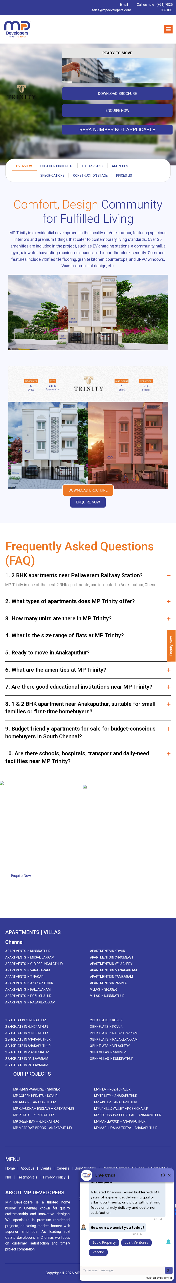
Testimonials (27, 1177)
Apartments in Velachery (111, 964)
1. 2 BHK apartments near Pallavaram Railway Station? (74, 575)
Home (10, 1168)
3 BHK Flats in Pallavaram (26, 1065)
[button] (168, 29)
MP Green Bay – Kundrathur (36, 1121)
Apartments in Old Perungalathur (34, 964)
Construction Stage (90, 175)
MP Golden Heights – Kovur (35, 1096)
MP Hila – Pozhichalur (112, 1089)
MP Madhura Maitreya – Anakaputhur (126, 1128)
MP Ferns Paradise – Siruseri (36, 1089)
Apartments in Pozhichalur (28, 996)
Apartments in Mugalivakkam (29, 957)
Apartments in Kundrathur (27, 951)
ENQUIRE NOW (117, 110)
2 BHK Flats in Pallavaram (26, 1058)
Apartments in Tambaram (111, 976)
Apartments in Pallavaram (28, 989)
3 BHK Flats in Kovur (106, 1026)
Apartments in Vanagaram (27, 970)
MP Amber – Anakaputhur (34, 1102)
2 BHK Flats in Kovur (106, 1020)
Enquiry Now (171, 646)
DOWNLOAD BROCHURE (117, 93)
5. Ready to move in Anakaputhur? (47, 652)
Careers (63, 1168)
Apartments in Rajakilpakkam (30, 1002)
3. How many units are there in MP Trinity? (58, 618)
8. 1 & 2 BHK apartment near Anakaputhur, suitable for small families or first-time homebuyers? (80, 708)
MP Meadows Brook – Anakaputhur (42, 1128)
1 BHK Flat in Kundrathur (25, 1020)
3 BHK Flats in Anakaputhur (27, 1046)
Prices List (125, 175)
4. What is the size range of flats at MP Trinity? (64, 635)
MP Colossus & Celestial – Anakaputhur (127, 1115)
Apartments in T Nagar (24, 976)
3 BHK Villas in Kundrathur (111, 1058)
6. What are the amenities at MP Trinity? (55, 670)
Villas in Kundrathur (107, 996)
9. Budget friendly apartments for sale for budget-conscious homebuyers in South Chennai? (80, 732)
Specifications (52, 175)
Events (45, 1168)
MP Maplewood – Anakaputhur (120, 1121)
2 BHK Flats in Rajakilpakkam (114, 1033)
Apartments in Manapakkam (113, 970)
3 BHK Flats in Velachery (110, 1046)
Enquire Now (21, 876)
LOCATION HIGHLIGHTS (57, 166)
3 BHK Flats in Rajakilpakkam (114, 1039)
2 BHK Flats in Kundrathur (26, 1026)
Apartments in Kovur (107, 951)
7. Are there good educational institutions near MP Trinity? (78, 687)
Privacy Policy (54, 1177)
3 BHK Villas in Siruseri (108, 1052)
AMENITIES (120, 166)
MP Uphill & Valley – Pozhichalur (121, 1108)
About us (28, 1168)
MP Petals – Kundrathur (33, 1115)
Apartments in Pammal (109, 983)
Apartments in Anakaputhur (29, 983)
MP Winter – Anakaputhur (115, 1102)
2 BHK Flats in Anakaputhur (27, 1039)
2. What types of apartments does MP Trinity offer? (70, 601)
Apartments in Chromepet (112, 957)
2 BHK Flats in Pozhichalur (27, 1052)
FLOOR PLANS (92, 166)
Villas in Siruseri (104, 989)
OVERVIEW (24, 166)
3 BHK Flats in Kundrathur (26, 1033)
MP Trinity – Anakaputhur (116, 1096)
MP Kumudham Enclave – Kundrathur (43, 1108)
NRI (8, 1177)
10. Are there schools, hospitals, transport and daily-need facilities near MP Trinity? (77, 757)
